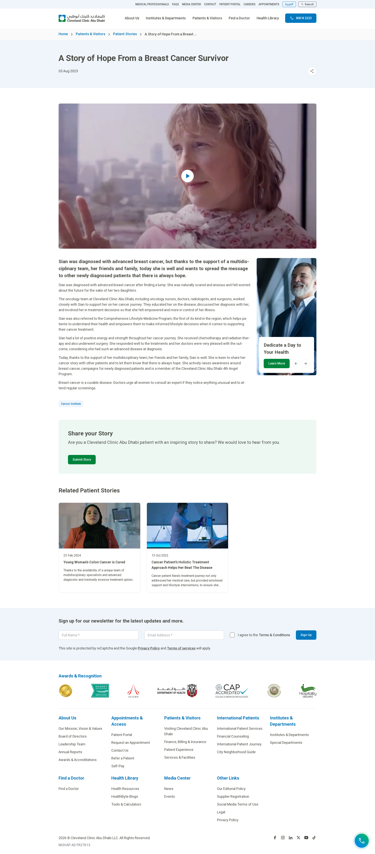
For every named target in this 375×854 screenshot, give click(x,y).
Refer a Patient (122, 758)
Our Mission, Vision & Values (80, 728)
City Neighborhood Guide (236, 752)
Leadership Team (72, 744)
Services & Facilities (179, 757)
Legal (221, 812)
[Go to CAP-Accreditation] (232, 691)
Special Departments (286, 743)
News (168, 789)
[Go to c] (274, 691)
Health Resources (125, 789)
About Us (132, 18)
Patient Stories (125, 34)
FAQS (175, 4)
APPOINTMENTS (269, 4)
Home (63, 34)
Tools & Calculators (126, 804)
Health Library (268, 18)
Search (309, 4)
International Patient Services (239, 728)
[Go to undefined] (275, 837)
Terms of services (181, 648)
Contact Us (120, 750)
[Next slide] (305, 363)
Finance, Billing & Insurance (185, 742)
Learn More (276, 363)
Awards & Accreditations (78, 760)
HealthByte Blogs (124, 796)
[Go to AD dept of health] (177, 691)
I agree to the (264, 635)
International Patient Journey (239, 744)
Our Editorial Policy (231, 789)
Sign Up (306, 635)
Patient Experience (178, 750)
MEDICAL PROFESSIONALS (152, 4)
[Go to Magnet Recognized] (100, 691)
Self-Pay (117, 766)
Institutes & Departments (166, 18)
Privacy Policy (149, 648)
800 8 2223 (304, 18)
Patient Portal (121, 735)
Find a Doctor (239, 18)
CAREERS (249, 4)
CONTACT (210, 4)
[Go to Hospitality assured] (308, 691)
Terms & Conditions (274, 635)
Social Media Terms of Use (237, 804)
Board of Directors (73, 736)
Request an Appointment (130, 743)
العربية (289, 4)
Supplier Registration (233, 796)
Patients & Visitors (207, 18)
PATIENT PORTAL (229, 4)
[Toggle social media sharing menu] (312, 71)
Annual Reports (70, 752)
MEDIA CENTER (191, 4)
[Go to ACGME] (133, 691)
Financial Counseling (233, 736)
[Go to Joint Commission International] (66, 691)
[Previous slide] (296, 363)
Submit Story (82, 459)
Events (169, 796)
